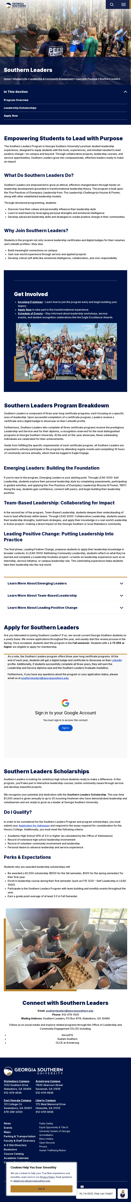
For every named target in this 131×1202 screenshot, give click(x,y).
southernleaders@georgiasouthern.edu (45, 678)
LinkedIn (117, 660)
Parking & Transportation (19, 1136)
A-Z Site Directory (15, 1145)
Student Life (20, 78)
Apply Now (11, 115)
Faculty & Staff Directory (19, 1140)
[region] (41, 1179)
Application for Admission (34, 825)
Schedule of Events (30, 313)
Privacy (43, 1146)
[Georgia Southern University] (15, 5)
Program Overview (16, 100)
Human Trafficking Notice (52, 1150)
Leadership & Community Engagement (52, 78)
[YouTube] (82, 1187)
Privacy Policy (47, 1177)
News (7, 1123)
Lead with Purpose (86, 78)
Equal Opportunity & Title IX (53, 1127)
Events (8, 1127)
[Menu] (124, 4)
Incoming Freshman (30, 302)
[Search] (112, 4)
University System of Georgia (54, 1131)
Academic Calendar (16, 1158)
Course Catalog (14, 1153)
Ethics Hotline (46, 1138)
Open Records (47, 1142)
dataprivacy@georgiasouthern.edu (31, 1180)
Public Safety (46, 1123)
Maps (7, 1132)
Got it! (41, 1188)
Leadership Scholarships (20, 107)
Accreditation (46, 1135)
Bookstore (10, 1149)
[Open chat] (123, 1194)
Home (7, 78)
